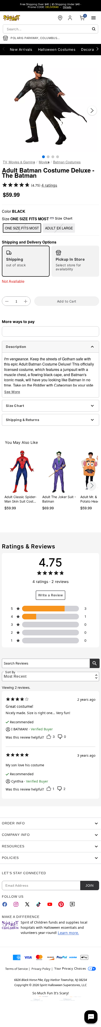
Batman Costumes (67, 162)
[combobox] (50, 29)
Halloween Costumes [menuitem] (57, 49)
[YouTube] (50, 904)
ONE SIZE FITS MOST (22, 228)
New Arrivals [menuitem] (21, 49)
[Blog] (72, 904)
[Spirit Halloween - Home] (12, 17)
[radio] (26, 261)
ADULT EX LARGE (59, 228)
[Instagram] (16, 904)
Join (89, 885)
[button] (50, 106)
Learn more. (68, 932)
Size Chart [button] (63, 218)
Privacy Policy (40, 969)
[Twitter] (27, 904)
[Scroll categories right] (97, 48)
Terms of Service (16, 969)
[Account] (70, 18)
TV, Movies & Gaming (19, 162)
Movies (44, 162)
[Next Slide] (92, 110)
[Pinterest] (61, 904)
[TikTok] (38, 904)
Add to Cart (66, 301)
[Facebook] (5, 904)
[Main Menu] (93, 18)
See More (12, 392)
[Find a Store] (60, 18)
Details (67, 7)
